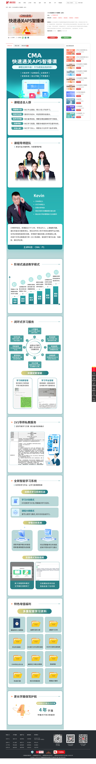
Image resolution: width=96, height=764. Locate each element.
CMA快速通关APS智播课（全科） (19, 7)
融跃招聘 (15, 747)
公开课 (29, 2)
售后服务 (29, 742)
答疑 (35, 2)
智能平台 (60, 17)
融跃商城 (22, 747)
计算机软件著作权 (27, 755)
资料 (50, 2)
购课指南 (29, 745)
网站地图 (15, 745)
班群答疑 (71, 17)
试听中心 (8, 738)
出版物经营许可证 (37, 755)
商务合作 (36, 742)
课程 (20, 2)
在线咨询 (29, 747)
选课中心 (8, 742)
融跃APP (22, 742)
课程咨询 (66, 37)
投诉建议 (36, 745)
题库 (40, 2)
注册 (81, 2)
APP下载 (8, 745)
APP (55, 2)
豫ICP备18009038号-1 (61, 757)
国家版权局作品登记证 (47, 755)
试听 (45, 2)
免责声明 (36, 747)
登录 (79, 2)
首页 (7, 7)
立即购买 (52, 37)
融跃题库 (22, 745)
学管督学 (76, 17)
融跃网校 (22, 738)
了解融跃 (60, 2)
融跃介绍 (15, 738)
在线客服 (29, 738)
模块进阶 (65, 17)
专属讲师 (54, 17)
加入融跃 (15, 742)
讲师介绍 (8, 747)
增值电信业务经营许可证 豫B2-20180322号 (63, 755)
